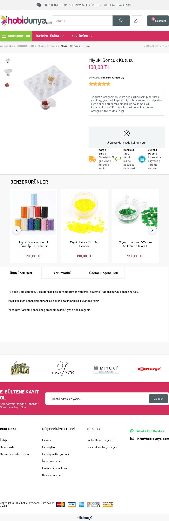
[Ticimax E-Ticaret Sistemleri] (84, 518)
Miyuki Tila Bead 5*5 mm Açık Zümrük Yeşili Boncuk (135, 244)
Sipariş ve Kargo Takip (56, 454)
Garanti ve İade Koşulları (15, 454)
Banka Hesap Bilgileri (100, 440)
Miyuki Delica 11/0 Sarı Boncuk (84, 244)
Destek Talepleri (52, 475)
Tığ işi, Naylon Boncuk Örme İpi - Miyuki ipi (34, 244)
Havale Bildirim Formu (55, 468)
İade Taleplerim (51, 461)
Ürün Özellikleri (21, 273)
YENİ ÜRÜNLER (82, 36)
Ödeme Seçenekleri (103, 273)
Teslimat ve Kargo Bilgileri (103, 447)
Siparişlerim (49, 447)
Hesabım (47, 440)
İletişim (4, 440)
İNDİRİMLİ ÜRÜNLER (49, 36)
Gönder (158, 398)
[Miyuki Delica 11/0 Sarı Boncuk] (84, 212)
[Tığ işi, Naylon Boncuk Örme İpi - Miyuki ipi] (34, 212)
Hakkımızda (7, 447)
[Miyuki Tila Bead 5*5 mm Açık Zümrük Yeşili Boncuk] (135, 212)
